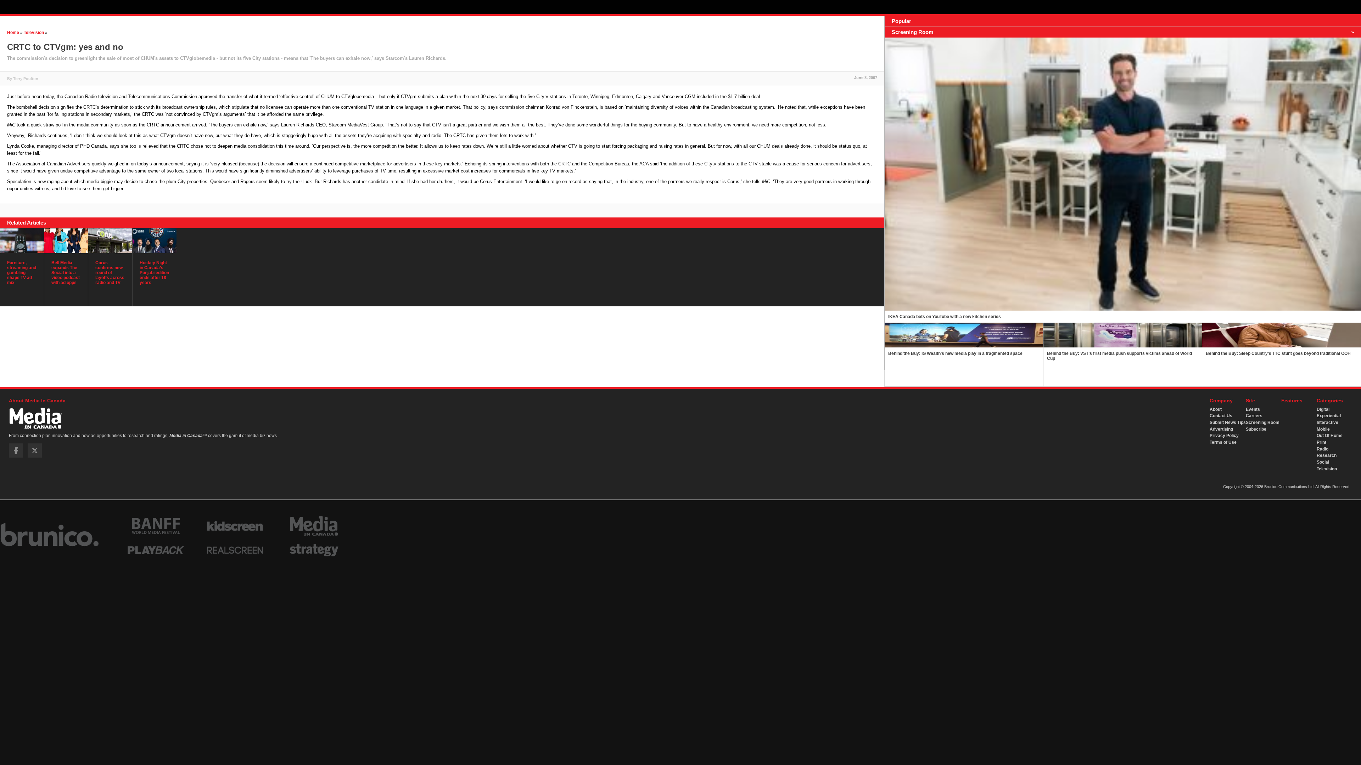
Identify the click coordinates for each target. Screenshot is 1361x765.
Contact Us (1221, 415)
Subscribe (1256, 429)
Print (1321, 442)
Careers (1254, 415)
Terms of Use (1223, 442)
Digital (1323, 409)
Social (1323, 462)
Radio (1322, 449)
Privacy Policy (1224, 435)
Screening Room (1262, 422)
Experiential (1329, 415)
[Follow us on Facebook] (16, 456)
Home (13, 32)
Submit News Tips (1228, 422)
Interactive (1327, 422)
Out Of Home (1330, 435)
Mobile (1323, 429)
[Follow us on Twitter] (35, 456)
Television (34, 32)
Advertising (1221, 429)
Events (1253, 409)
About (1216, 409)
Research (1327, 455)
